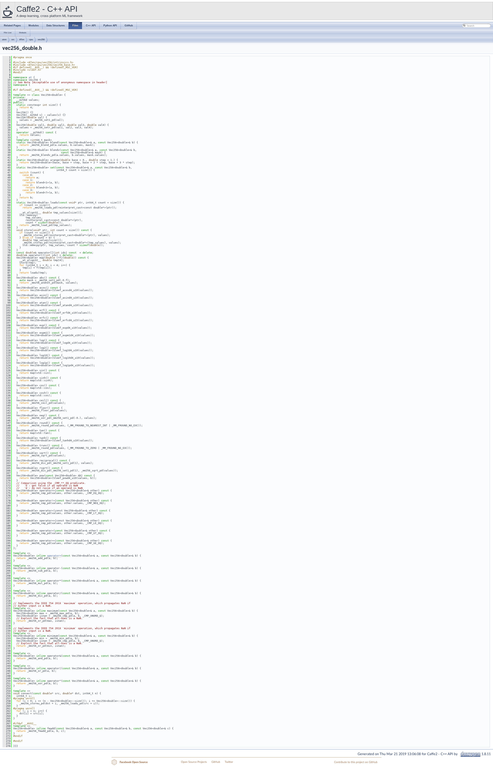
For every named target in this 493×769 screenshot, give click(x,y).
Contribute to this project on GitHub (355, 762)
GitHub (215, 762)
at (30, 77)
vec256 (41, 39)
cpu (31, 39)
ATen (21, 39)
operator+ (54, 555)
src (12, 39)
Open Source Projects (194, 762)
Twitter (229, 762)
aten (4, 39)
